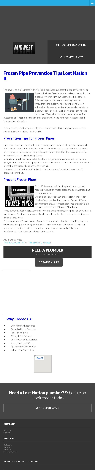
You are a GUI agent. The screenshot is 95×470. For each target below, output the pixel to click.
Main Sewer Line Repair (40, 242)
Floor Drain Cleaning (13, 242)
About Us (7, 430)
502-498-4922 (49, 262)
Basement (7, 449)
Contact (6, 432)
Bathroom (7, 445)
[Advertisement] (47, 23)
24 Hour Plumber (10, 452)
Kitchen (6, 447)
